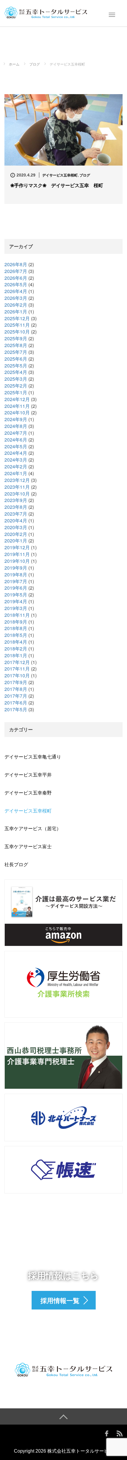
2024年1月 (15, 473)
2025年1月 (15, 392)
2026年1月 (15, 311)
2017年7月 (15, 695)
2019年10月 (17, 560)
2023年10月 (17, 493)
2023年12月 (17, 480)
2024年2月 (15, 466)
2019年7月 (15, 581)
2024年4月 (15, 452)
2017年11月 (17, 668)
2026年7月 (15, 271)
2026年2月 (15, 304)
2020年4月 (15, 520)
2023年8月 (15, 506)
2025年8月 (15, 345)
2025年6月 (15, 358)
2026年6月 (15, 277)
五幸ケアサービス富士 (28, 846)
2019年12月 (17, 547)
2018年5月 (15, 635)
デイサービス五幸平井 (28, 774)
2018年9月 (15, 621)
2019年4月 (15, 601)
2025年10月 (17, 331)
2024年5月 (15, 446)
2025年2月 (15, 385)
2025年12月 (17, 318)
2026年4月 (15, 291)
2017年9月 (15, 682)
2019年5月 (15, 594)
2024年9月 (15, 419)
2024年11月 (17, 406)
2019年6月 (15, 587)
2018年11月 (17, 615)
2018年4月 (15, 641)
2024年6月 (15, 439)
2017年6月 (15, 702)
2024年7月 (15, 432)
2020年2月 (15, 534)
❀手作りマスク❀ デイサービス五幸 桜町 (56, 185)
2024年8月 (15, 426)
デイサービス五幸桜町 (60, 175)
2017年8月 (15, 689)
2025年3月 (15, 378)
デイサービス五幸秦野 (28, 792)
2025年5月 (15, 365)
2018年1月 (15, 655)
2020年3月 (15, 527)
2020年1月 (15, 540)
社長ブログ (16, 864)
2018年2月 (15, 648)
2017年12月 (17, 662)
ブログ (84, 175)
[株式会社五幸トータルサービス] (45, 12)
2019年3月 (15, 608)
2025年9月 (15, 338)
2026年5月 (15, 284)
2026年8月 (15, 264)
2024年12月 (17, 399)
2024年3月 (15, 459)
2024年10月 (17, 412)
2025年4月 (15, 372)
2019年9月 (15, 567)
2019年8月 (15, 574)
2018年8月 (15, 628)
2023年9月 (15, 500)
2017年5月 (15, 709)
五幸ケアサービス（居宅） (32, 828)
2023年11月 (17, 486)
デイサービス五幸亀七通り (32, 756)
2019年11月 (17, 554)
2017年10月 (17, 675)
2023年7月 (15, 513)
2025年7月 (15, 352)
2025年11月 (17, 324)
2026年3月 (15, 298)
